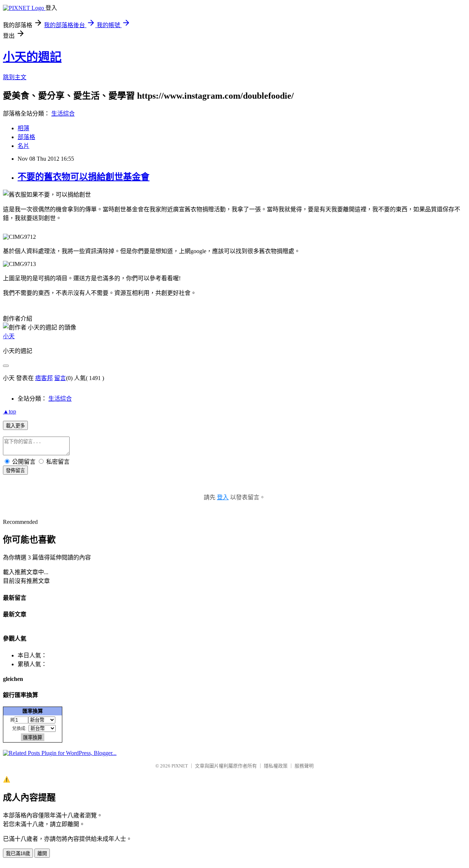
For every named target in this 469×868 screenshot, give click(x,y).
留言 (60, 378)
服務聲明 (304, 766)
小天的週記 (32, 56)
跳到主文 (14, 77)
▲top (9, 411)
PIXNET (179, 766)
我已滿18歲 (18, 853)
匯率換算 (32, 711)
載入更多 (15, 425)
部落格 (26, 137)
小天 (9, 336)
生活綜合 (63, 113)
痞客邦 (44, 378)
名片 (23, 146)
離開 (42, 853)
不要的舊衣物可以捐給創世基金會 (83, 177)
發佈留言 (15, 470)
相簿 (23, 128)
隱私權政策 (276, 766)
